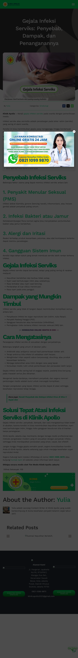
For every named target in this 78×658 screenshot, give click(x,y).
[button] (39, 329)
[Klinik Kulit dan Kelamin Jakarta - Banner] (39, 149)
